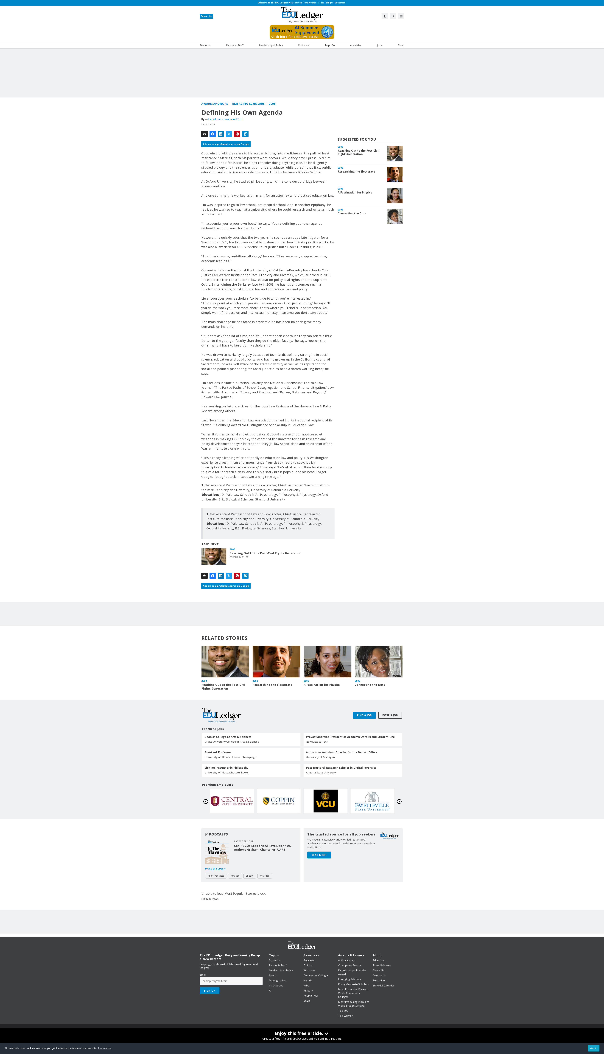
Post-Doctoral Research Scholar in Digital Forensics (341, 768)
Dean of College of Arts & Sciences (228, 737)
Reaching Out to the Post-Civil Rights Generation (265, 553)
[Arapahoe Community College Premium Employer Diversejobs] (279, 801)
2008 (272, 103)
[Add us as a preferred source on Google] (245, 134)
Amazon (235, 875)
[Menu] (401, 16)
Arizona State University (321, 772)
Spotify (249, 875)
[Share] (213, 134)
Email (203, 974)
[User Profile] (385, 16)
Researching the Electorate (356, 171)
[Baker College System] (232, 801)
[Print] (204, 134)
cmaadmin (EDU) (232, 119)
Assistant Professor (217, 752)
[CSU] (372, 801)
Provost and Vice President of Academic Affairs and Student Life (350, 737)
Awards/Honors (214, 103)
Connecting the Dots (352, 213)
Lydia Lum (214, 119)
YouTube (264, 875)
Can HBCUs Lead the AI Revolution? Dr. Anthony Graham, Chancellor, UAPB (262, 847)
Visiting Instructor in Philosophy (226, 768)
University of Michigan (320, 757)
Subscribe (206, 16)
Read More (319, 855)
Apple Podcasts (216, 875)
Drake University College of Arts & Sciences (231, 741)
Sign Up (209, 990)
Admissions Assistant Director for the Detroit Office (341, 752)
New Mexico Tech (317, 741)
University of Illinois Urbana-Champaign (230, 757)
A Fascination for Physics (355, 192)
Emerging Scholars (248, 103)
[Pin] (237, 134)
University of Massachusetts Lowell (226, 772)
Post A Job (390, 715)
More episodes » (215, 868)
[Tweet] (229, 134)
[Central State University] (325, 801)
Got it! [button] (593, 1048)
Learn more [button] (104, 1048)
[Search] (393, 16)
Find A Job (364, 715)
